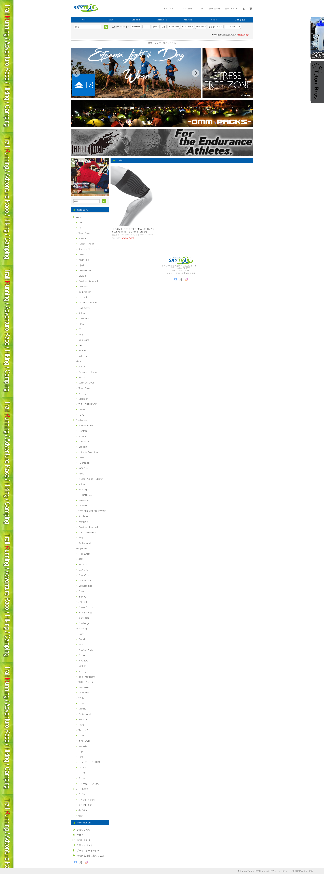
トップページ (170, 8)
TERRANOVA (84, 270)
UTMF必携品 (240, 20)
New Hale (83, 687)
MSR (80, 644)
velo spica (83, 297)
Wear (84, 20)
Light (81, 634)
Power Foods (85, 607)
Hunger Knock (86, 243)
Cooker (82, 655)
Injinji (81, 265)
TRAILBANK (187, 27)
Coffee (82, 767)
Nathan (82, 666)
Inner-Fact (174, 27)
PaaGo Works (85, 425)
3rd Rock (83, 601)
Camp (214, 20)
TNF (80, 222)
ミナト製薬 (83, 617)
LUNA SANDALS (86, 382)
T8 (79, 227)
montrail (136, 27)
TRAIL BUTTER (233, 27)
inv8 (80, 334)
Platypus (83, 521)
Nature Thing (85, 580)
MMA (81, 323)
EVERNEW (83, 500)
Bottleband (84, 543)
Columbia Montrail (88, 302)
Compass (83, 692)
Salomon (83, 313)
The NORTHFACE (87, 532)
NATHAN (82, 505)
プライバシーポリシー (88, 850)
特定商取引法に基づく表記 (90, 855)
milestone (201, 27)
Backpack (136, 20)
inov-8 (81, 409)
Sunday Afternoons (88, 249)
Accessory (188, 20)
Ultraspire (83, 441)
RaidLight (83, 340)
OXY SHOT (83, 569)
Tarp (80, 756)
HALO (81, 345)
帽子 (80, 815)
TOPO (81, 414)
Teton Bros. (84, 233)
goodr (155, 27)
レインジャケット (87, 799)
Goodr (82, 639)
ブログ (200, 8)
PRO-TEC (83, 660)
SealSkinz (83, 318)
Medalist (82, 746)
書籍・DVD (84, 740)
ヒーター (82, 773)
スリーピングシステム (89, 783)
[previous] (76, 73)
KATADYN (83, 468)
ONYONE (83, 286)
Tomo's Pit (83, 730)
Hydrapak (83, 462)
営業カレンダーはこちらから (162, 43)
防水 (164, 27)
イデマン (82, 596)
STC (80, 559)
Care (81, 735)
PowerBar (83, 575)
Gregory (83, 446)
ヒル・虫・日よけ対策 (89, 762)
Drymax (82, 275)
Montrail (82, 430)
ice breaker (84, 291)
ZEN (80, 329)
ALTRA (146, 27)
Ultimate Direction (88, 452)
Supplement (162, 20)
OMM (81, 254)
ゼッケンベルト (216, 27)
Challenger (84, 623)
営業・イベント (232, 8)
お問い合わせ (214, 8)
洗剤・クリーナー (87, 682)
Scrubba (83, 516)
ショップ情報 (186, 8)
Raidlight (83, 393)
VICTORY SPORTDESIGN (90, 478)
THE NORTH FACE (87, 404)
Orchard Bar (85, 585)
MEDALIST (83, 564)
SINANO (82, 708)
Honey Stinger (86, 612)
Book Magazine (87, 676)
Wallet (81, 698)
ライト (81, 794)
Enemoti (82, 591)
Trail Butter (84, 308)
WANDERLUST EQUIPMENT (92, 511)
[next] (195, 73)
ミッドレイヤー (86, 804)
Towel (81, 724)
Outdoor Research (88, 281)
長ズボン (82, 810)
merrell (82, 377)
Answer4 (82, 238)
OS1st (81, 703)
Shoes (110, 20)
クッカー (82, 778)
